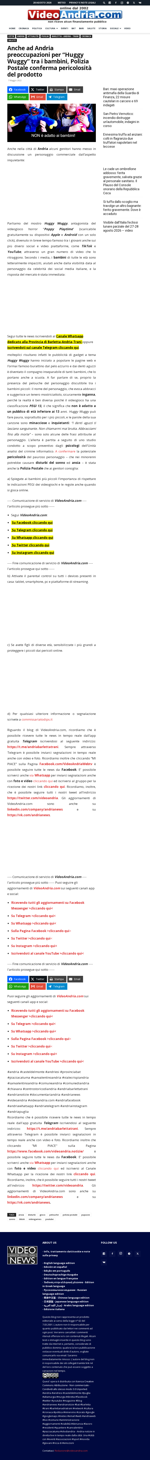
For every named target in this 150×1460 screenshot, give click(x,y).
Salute (91, 28)
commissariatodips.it (37, 719)
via (40, 775)
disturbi (32, 1214)
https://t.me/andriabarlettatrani (32, 747)
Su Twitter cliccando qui (30, 545)
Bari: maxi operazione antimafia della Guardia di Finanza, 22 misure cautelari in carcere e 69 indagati (121, 97)
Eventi (64, 28)
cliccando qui (43, 781)
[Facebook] (116, 2)
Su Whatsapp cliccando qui (32, 537)
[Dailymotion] (109, 2)
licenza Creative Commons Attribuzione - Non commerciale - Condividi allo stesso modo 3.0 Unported (68, 1385)
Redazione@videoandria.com (71, 1450)
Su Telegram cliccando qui (32, 530)
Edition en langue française (61, 1278)
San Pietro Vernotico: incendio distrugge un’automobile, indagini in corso (121, 120)
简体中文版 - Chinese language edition (66, 1297)
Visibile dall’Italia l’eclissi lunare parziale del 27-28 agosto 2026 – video (120, 226)
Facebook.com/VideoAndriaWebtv (65, 764)
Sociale (114, 28)
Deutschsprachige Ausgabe (61, 1274)
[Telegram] (128, 2)
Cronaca (24, 28)
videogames (35, 1219)
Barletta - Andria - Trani (65, 36)
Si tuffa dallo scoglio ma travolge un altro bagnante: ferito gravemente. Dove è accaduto (122, 208)
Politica (37, 28)
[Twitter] (134, 2)
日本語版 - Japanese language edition (66, 1301)
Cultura (50, 28)
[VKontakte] (140, 2)
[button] (104, 2)
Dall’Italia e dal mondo (120, 161)
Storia (103, 28)
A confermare (65, 451)
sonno (12, 1219)
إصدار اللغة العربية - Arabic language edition (69, 1305)
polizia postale (70, 1214)
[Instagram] (122, 2)
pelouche (54, 1214)
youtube (49, 1219)
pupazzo (85, 1214)
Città (11, 36)
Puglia (45, 36)
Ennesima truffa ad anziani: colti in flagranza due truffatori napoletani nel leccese (122, 140)
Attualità (33, 36)
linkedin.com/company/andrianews (35, 809)
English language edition (59, 1263)
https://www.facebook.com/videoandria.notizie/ (45, 1151)
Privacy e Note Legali (82, 2)
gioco (42, 1214)
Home (12, 28)
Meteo (62, 2)
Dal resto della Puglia (120, 81)
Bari (81, 28)
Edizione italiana (54, 1309)
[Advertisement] (51, 193)
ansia (21, 1214)
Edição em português (57, 1270)
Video (127, 28)
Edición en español (55, 1266)
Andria (21, 36)
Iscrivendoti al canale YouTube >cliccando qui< (47, 953)
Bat (74, 28)
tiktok (22, 1219)
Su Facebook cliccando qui (32, 522)
